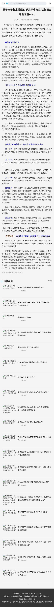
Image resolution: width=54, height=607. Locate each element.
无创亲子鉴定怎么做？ (26, 377)
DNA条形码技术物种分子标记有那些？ (33, 362)
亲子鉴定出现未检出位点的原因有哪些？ (33, 392)
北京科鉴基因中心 (17, 596)
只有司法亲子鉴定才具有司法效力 (31, 287)
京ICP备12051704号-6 (27, 599)
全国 (3, 3)
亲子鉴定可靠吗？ (25, 317)
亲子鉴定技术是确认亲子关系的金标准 (33, 512)
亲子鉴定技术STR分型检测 (28, 347)
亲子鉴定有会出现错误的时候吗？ (31, 422)
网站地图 (49, 602)
